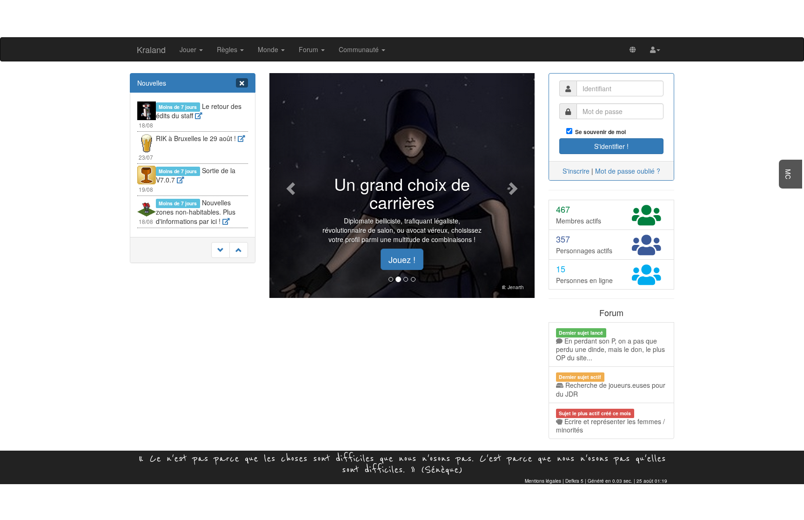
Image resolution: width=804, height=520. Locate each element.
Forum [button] (309, 49)
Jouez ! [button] (402, 259)
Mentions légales (543, 481)
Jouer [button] (189, 49)
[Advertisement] (402, 18)
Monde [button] (269, 49)
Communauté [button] (360, 49)
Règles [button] (228, 49)
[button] (655, 49)
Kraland (151, 49)
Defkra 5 (574, 481)
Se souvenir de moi (599, 132)
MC (788, 174)
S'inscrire (576, 171)
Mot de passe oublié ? (627, 171)
